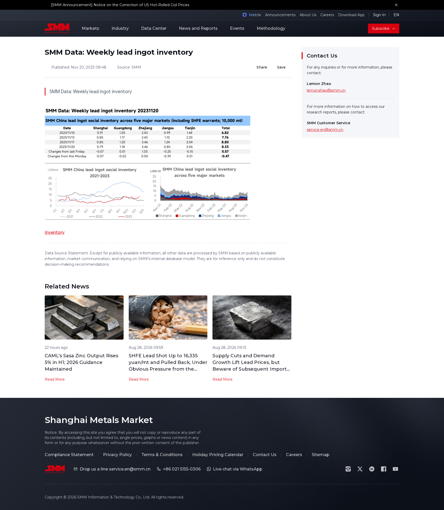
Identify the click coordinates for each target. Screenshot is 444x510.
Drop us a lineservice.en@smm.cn (115, 469)
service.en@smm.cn (325, 129)
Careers (327, 15)
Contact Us (264, 454)
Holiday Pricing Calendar (217, 454)
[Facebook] (383, 469)
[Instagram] (348, 469)
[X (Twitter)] (360, 469)
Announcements (280, 15)
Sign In (379, 15)
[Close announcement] (396, 5)
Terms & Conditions (162, 454)
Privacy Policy (117, 454)
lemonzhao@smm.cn (326, 90)
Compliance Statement (69, 454)
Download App (351, 15)
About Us (308, 15)
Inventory (54, 232)
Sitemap (320, 454)
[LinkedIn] (372, 469)
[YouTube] (395, 469)
